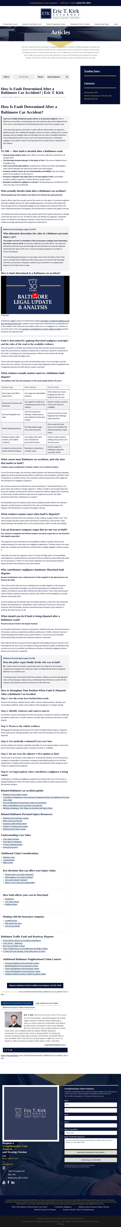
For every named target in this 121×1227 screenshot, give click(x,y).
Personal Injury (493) (91, 92)
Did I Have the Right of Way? (14, 946)
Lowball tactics (11, 921)
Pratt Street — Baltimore (12, 943)
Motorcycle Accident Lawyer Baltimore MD (91, 1202)
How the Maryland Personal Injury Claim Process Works (25, 803)
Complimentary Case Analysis (43, 3)
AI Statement (94, 1221)
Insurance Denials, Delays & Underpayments (78, 1210)
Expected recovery (10, 847)
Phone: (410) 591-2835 (10, 1158)
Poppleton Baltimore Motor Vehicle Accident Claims (25, 974)
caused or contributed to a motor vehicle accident (41, 329)
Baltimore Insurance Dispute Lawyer (45, 97)
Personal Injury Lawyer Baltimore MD (38, 1202)
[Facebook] (4, 1050)
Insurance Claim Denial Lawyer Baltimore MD (19, 1200)
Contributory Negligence (63, 1207)
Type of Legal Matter (71, 1129)
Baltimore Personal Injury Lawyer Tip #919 (19, 229)
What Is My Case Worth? (12, 821)
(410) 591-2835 (84, 3)
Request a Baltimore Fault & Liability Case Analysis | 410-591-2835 (35, 985)
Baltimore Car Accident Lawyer (15, 794)
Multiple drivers (11, 904)
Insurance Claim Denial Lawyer (31, 24)
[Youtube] (11, 1050)
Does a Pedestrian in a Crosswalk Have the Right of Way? (25, 949)
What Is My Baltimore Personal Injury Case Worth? (22, 805)
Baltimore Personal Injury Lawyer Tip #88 (19, 658)
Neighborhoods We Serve (96, 1204)
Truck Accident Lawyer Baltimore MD (37, 1204)
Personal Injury (60, 97)
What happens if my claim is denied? (19, 877)
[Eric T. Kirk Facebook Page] (9, 1182)
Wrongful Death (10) (91, 99)
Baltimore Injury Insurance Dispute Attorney (63, 1202)
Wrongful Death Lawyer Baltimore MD (97, 1200)
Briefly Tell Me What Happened (74, 1137)
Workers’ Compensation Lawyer (15, 826)
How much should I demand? (16, 880)
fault (13, 321)
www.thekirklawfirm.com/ (55, 1045)
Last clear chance (12, 902)
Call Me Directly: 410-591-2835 (90, 1160)
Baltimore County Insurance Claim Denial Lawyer (49, 1200)
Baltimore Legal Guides (102, 24)
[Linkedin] (9, 1050)
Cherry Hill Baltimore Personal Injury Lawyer (22, 969)
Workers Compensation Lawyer (55, 24)
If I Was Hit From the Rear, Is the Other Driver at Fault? (24, 951)
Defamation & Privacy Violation (80, 24)
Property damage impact (12, 844)
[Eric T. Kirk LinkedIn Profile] (13, 1182)
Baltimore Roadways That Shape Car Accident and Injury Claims (28, 808)
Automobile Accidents (26, 97)
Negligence (9, 899)
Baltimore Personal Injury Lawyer (16, 818)
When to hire (8, 863)
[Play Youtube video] (35, 295)
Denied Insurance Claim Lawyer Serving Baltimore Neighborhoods (69, 1204)
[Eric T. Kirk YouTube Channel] (4, 1182)
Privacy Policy (84, 1221)
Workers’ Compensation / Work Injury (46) (98, 96)
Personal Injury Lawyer (10, 24)
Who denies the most (13, 923)
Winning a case (9, 857)
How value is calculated (12, 842)
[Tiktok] (6, 1050)
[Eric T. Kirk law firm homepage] (60, 14)
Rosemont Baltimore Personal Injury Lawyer (22, 963)
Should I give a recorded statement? (19, 874)
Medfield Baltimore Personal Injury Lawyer (21, 966)
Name (66, 1100)
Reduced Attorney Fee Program (45, 1210)
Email (66, 1114)
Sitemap (61, 1224)
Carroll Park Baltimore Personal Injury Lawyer (22, 971)
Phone (66, 1122)
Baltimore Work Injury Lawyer (14, 829)
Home (3, 992)
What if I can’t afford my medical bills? (20, 883)
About (116, 24)
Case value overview (11, 839)
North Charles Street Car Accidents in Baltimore (22, 940)
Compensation (9, 860)
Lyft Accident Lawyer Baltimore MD (75, 1200)
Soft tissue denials (12, 926)
